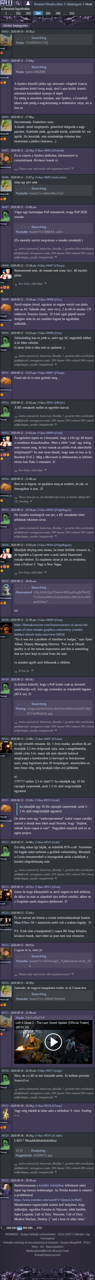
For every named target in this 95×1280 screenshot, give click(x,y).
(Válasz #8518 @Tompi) (48, 1105)
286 (58, 13)
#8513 (5, 887)
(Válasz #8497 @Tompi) (50, 265)
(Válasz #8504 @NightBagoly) (54, 510)
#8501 (5, 372)
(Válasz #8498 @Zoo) (49, 299)
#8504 (5, 479)
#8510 (5, 738)
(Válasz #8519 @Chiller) (48, 1135)
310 (71, 13)
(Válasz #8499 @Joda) (49, 433)
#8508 (5, 620)
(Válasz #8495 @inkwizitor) (50, 177)
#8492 (5, 31)
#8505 (5, 510)
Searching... (40, 38)
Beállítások (28, 3)
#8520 (5, 1135)
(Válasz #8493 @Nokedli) (49, 150)
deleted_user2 (8, 389)
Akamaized (24, 592)
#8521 (5, 1180)
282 (18, 13)
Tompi (3, 224)
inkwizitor (5, 167)
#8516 (5, 983)
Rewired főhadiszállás (48, 4)
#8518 (5, 1070)
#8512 (5, 842)
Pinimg (21, 708)
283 (28, 13)
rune (2, 636)
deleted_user (7, 495)
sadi (2, 755)
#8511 (5, 800)
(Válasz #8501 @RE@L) (51, 402)
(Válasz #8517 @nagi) (49, 1070)
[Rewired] (6, 3)
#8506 (5, 545)
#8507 (5, 581)
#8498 (5, 265)
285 (48, 13)
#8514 (5, 912)
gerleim (4, 1197)
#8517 (5, 1012)
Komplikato (6, 929)
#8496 (5, 177)
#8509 (5, 679)
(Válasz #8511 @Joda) (47, 887)
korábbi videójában (51, 1185)
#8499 (5, 299)
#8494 (5, 117)
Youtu (20, 42)
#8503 (5, 433)
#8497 (5, 207)
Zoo (2, 282)
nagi (2, 48)
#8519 (5, 1105)
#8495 (5, 150)
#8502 (5, 402)
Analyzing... (39, 1150)
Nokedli (4, 77)
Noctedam (6, 598)
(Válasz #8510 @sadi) (47, 800)
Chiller (4, 1122)
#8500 (5, 333)
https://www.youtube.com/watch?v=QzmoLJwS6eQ (48, 1200)
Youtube (22, 193)
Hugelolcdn (24, 1155)
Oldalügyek (74, 4)
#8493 (5, 60)
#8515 (5, 945)
